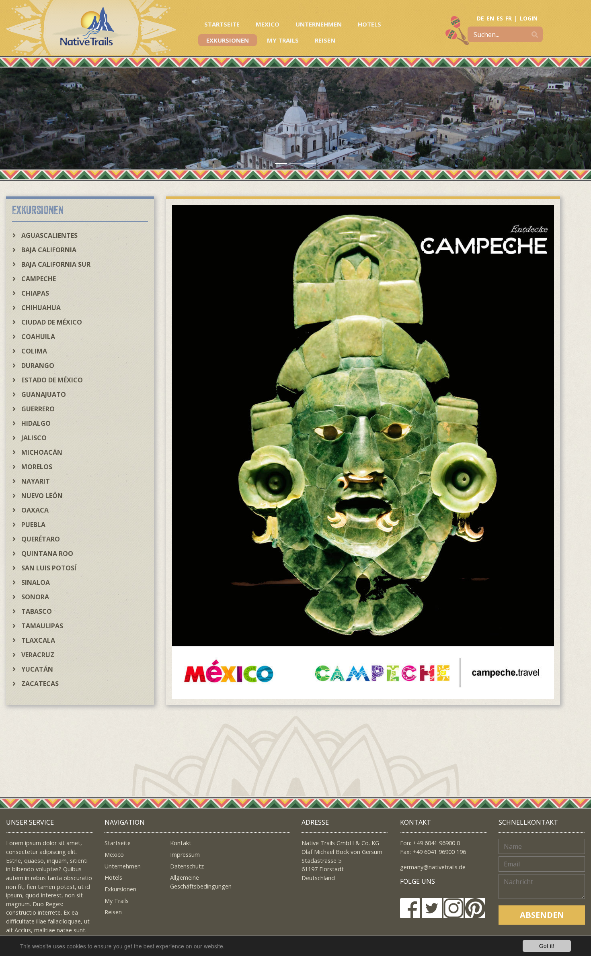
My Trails (283, 40)
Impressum (185, 854)
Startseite (222, 24)
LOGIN (529, 18)
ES (500, 18)
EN (490, 18)
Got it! (546, 946)
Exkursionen (227, 40)
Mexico (267, 24)
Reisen (325, 40)
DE (480, 18)
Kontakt (180, 843)
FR (508, 18)
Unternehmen (319, 24)
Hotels (369, 24)
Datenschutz (187, 866)
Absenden (542, 914)
